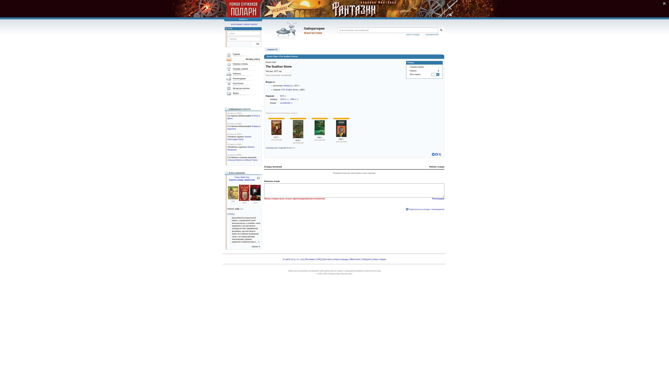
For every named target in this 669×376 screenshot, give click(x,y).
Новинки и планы (240, 64)
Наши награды (341, 259)
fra (298, 259)
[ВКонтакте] (433, 154)
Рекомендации (239, 78)
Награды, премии (240, 69)
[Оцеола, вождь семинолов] (233, 199)
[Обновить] (258, 179)
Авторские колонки (241, 88)
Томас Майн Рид (241, 177)
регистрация (236, 24)
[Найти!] (441, 30)
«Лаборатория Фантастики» (340, 274)
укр (301, 259)
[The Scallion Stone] (319, 135)
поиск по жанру (413, 34)
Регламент (310, 259)
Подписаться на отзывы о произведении (426, 209)
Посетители (238, 83)
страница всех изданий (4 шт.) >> (280, 148)
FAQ (319, 259)
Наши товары (379, 259)
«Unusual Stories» (235, 160)
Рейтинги (237, 74)
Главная (236, 54)
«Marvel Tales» (251, 160)
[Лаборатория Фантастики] (287, 31)
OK (256, 44)
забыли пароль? (251, 24)
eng (293, 259)
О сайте (287, 259)
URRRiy (230, 214)
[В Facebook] (436, 154)
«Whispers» (288, 86)
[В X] (440, 154)
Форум (236, 93)
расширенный (432, 34)
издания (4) (272, 49)
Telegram (366, 259)
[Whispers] (276, 134)
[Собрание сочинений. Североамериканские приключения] (255, 200)
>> (259, 242)
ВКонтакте (355, 259)
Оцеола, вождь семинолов (242, 180)
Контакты (327, 259)
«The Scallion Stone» (290, 90)
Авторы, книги (253, 59)
